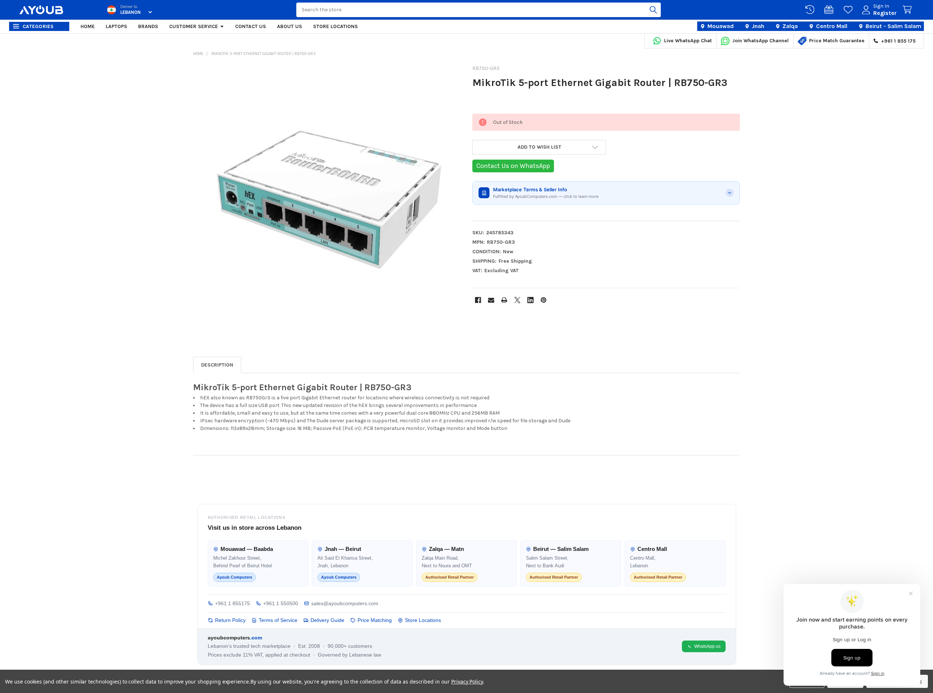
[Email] (491, 300)
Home (88, 26)
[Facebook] (478, 300)
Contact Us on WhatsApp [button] (513, 166)
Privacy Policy (467, 681)
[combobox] (478, 10)
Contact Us (250, 26)
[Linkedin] (530, 300)
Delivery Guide (327, 620)
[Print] (504, 300)
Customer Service (193, 26)
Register (885, 12)
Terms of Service (278, 620)
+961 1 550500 (280, 603)
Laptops (116, 26)
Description (217, 365)
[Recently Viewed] (811, 9)
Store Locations (335, 26)
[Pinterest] (543, 300)
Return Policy (230, 620)
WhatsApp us (707, 646)
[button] (539, 147)
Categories (38, 26)
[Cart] (909, 9)
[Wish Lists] (849, 9)
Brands (148, 26)
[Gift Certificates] (830, 9)
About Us (289, 26)
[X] (517, 300)
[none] (327, 200)
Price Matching (375, 620)
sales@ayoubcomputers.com (344, 603)
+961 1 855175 (232, 603)
